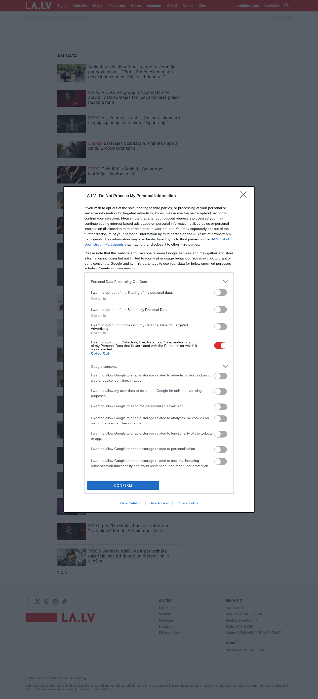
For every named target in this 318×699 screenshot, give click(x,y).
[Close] (245, 196)
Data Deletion (131, 503)
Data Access (159, 503)
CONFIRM (123, 485)
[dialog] (159, 349)
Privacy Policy (187, 503)
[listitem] (159, 281)
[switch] (220, 292)
